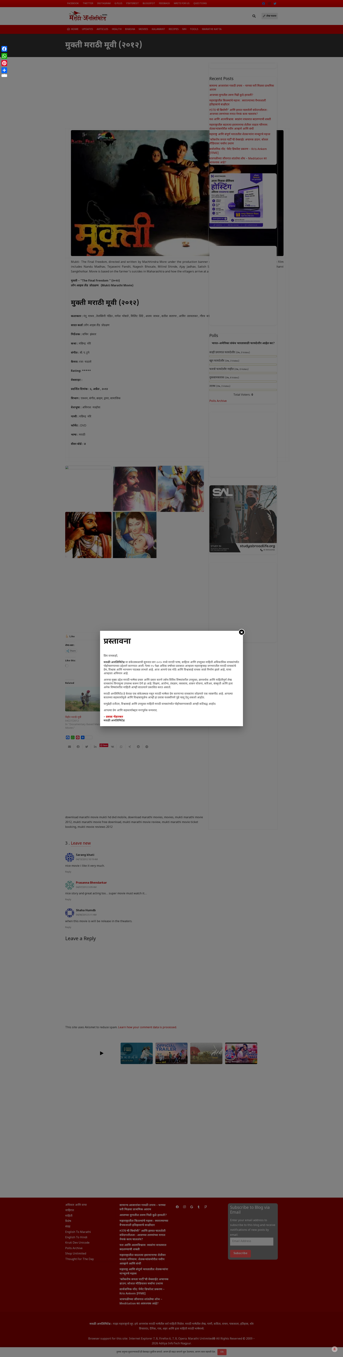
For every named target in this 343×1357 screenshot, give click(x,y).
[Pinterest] (4, 63)
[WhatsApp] (4, 56)
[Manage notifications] (334, 1349)
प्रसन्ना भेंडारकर (114, 717)
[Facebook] (4, 48)
